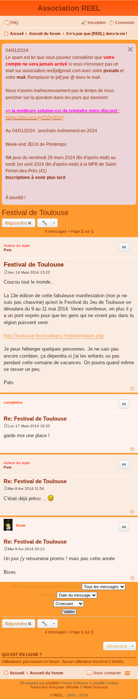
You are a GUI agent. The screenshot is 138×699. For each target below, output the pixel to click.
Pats (8, 250)
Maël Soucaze (96, 687)
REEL (59, 695)
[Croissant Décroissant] (69, 603)
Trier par (48, 595)
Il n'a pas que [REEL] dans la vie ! (96, 33)
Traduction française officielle (54, 687)
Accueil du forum (45, 33)
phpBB (52, 683)
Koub (20, 525)
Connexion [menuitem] (124, 22)
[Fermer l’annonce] (130, 49)
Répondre (16, 222)
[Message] (6, 272)
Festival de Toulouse (35, 212)
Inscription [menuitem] (97, 22)
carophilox (13, 402)
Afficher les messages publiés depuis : (47, 586)
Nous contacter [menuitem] (107, 673)
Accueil (17, 33)
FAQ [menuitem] (14, 22)
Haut (132, 389)
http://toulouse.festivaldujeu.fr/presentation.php (54, 335)
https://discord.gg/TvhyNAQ (34, 117)
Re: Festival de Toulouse (35, 418)
